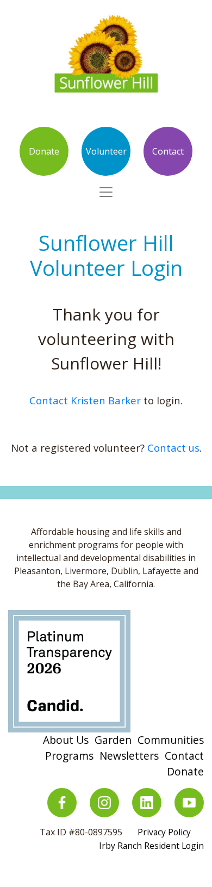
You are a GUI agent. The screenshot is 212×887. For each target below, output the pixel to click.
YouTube (189, 802)
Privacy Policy (164, 832)
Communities (171, 739)
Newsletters (129, 755)
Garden (113, 739)
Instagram (104, 802)
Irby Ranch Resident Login (151, 846)
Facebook (62, 802)
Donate (44, 151)
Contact (168, 151)
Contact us (173, 447)
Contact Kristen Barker (85, 400)
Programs (69, 755)
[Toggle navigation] (106, 192)
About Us (66, 739)
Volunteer (106, 151)
